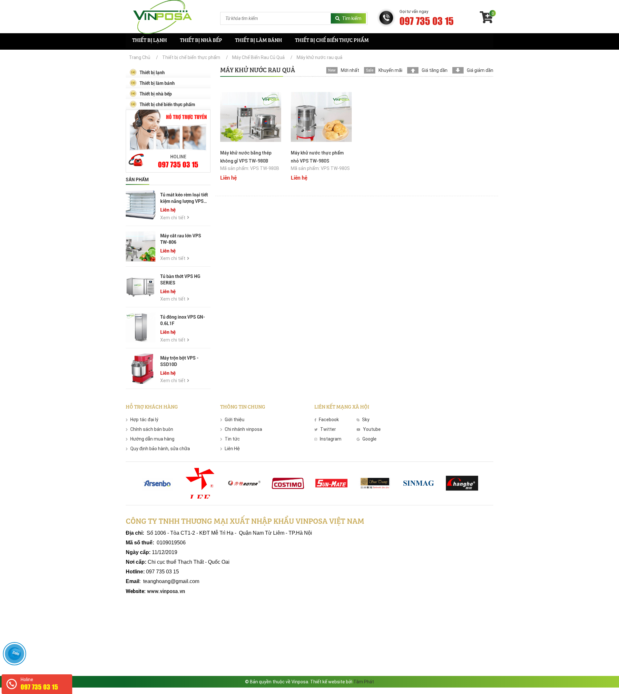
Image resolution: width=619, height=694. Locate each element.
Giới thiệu (234, 419)
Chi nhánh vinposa (243, 429)
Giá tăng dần (434, 70)
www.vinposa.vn (165, 591)
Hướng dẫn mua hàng (152, 438)
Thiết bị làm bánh (258, 40)
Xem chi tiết (172, 217)
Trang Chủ (139, 57)
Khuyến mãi (390, 70)
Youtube (371, 429)
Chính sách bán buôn (151, 429)
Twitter (328, 429)
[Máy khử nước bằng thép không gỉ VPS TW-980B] (250, 116)
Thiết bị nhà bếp (201, 40)
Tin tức (232, 438)
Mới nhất (350, 70)
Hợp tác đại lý (144, 419)
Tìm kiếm (351, 18)
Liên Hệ (232, 448)
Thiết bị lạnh (149, 40)
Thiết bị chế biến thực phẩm (332, 40)
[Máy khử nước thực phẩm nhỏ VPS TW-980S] (321, 116)
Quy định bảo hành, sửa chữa (160, 448)
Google (369, 438)
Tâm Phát (363, 681)
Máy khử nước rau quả (319, 57)
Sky (365, 419)
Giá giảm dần (480, 70)
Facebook (329, 419)
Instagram (330, 438)
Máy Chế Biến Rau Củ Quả (258, 57)
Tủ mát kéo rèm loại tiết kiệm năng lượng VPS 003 (184, 201)
